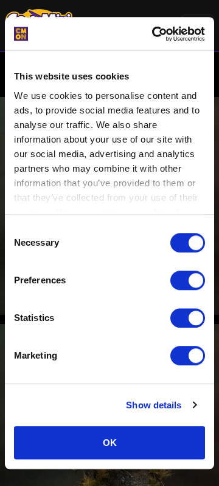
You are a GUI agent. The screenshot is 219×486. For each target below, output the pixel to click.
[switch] (187, 280)
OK (110, 442)
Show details (153, 405)
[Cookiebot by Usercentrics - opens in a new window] (154, 34)
